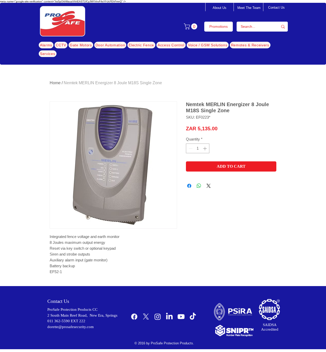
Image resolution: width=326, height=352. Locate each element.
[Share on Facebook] (189, 186)
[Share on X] (209, 186)
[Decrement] (190, 148)
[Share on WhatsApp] (199, 186)
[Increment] (205, 148)
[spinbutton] (198, 148)
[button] (191, 26)
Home (55, 83)
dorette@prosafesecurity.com (70, 327)
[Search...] (283, 27)
